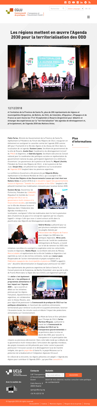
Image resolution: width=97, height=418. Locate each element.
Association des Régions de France (54, 232)
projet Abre (28, 350)
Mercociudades (14, 253)
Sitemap (87, 404)
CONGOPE (31, 192)
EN (86, 8)
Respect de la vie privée (72, 404)
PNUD (12, 153)
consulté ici (57, 359)
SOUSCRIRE (73, 375)
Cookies (44, 404)
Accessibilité (34, 404)
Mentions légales (56, 404)
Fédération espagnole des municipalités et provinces (29, 261)
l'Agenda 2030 (15, 169)
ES (89, 8)
